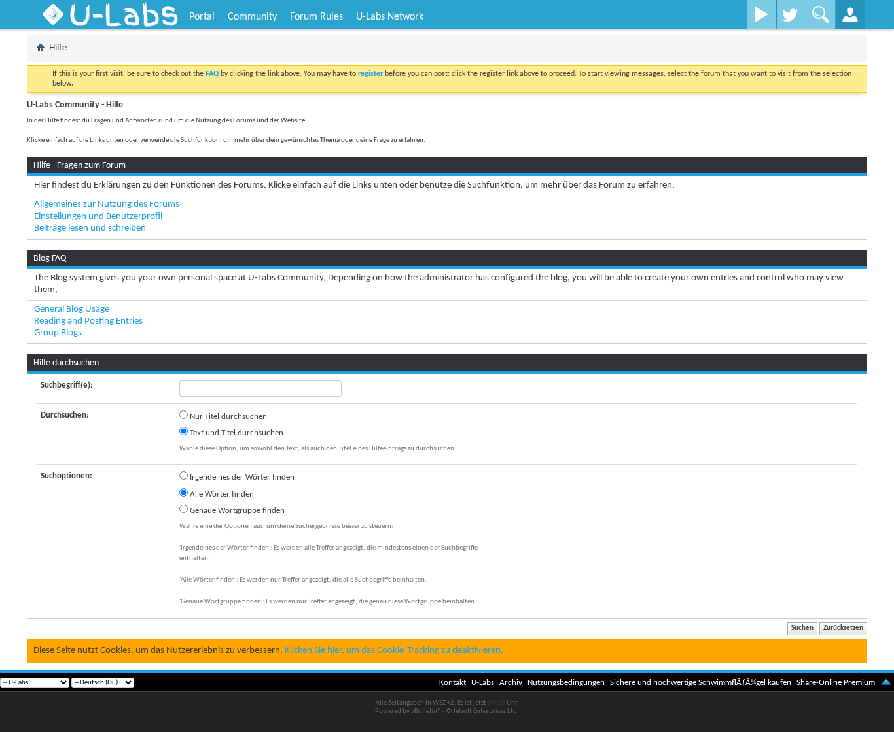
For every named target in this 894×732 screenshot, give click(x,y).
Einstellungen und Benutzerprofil (98, 217)
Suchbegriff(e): (67, 385)
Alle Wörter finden (221, 494)
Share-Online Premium (835, 682)
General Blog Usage (71, 309)
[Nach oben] (886, 682)
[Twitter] (791, 14)
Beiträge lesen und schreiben (90, 228)
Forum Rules (316, 17)
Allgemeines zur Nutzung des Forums (106, 204)
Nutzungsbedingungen (566, 682)
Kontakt (452, 682)
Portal (202, 17)
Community (252, 17)
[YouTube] (761, 14)
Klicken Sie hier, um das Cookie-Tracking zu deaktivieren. (394, 651)
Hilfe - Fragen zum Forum (79, 166)
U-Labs (482, 682)
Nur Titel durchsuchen (227, 416)
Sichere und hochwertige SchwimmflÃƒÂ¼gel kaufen (700, 682)
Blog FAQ (49, 258)
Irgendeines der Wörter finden (241, 477)
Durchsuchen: (65, 415)
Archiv (510, 682)
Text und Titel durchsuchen (235, 433)
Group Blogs (58, 333)
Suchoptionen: (66, 476)
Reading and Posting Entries (88, 321)
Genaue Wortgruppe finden (236, 511)
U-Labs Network (389, 17)
